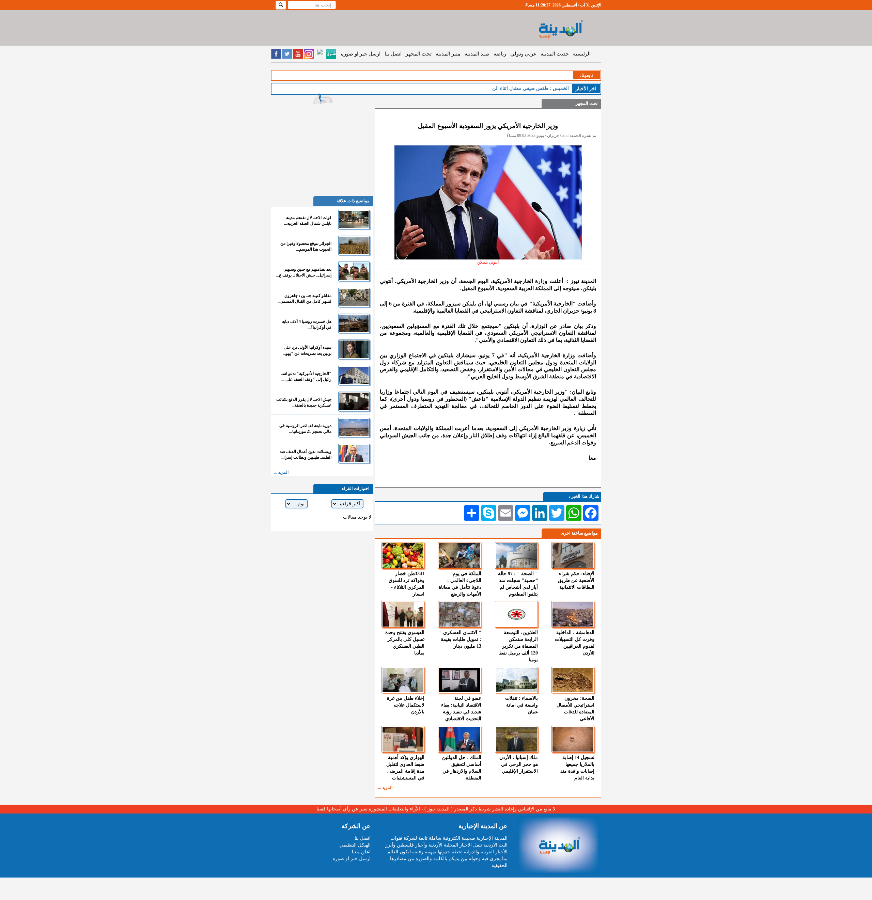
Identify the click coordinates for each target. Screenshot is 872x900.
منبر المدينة (448, 54)
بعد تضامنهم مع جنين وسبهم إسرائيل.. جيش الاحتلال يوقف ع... (303, 272)
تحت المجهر (419, 54)
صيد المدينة (477, 54)
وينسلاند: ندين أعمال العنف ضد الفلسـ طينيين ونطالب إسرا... (305, 454)
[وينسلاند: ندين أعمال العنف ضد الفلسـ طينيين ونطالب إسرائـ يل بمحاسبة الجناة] (354, 453)
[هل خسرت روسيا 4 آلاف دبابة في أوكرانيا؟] (354, 323)
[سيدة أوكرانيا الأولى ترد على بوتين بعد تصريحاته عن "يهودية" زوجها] (354, 349)
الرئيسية (582, 54)
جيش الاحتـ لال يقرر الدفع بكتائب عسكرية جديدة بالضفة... (303, 402)
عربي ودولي (523, 54)
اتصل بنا (393, 54)
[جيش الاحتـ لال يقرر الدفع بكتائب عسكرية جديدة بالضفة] (354, 401)
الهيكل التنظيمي (355, 845)
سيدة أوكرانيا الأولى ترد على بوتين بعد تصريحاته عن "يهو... (307, 350)
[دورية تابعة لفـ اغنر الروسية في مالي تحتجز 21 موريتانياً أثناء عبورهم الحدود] (354, 427)
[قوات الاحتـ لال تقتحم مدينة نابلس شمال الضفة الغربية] (354, 219)
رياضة (500, 54)
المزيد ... (385, 787)
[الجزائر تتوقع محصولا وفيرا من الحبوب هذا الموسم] (354, 245)
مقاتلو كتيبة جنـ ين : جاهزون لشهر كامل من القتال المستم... (304, 298)
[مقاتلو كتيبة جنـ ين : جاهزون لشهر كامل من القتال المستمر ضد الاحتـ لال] (354, 297)
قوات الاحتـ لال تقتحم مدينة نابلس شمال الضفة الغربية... (307, 220)
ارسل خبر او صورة (360, 54)
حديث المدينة (555, 54)
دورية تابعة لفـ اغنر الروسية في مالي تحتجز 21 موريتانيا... (305, 428)
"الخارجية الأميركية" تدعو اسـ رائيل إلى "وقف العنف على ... (306, 376)
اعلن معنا (361, 851)
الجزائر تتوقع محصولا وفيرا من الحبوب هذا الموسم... (305, 246)
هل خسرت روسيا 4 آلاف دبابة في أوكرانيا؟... (306, 324)
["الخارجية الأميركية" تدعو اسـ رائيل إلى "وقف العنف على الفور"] (354, 375)
